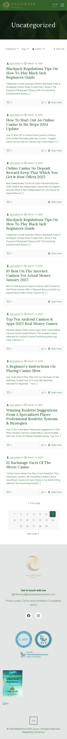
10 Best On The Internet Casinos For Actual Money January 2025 (28, 275)
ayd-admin (15, 63)
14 (52, 520)
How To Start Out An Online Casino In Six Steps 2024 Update (30, 124)
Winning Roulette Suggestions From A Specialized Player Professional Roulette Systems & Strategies (32, 417)
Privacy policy (14, 600)
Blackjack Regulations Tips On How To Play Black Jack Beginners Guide (32, 73)
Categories (10, 49)
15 (21, 526)
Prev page (35, 503)
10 (27, 520)
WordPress (39, 732)
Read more (56, 102)
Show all (60, 49)
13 (46, 520)
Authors (38, 49)
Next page (32, 533)
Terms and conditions (35, 600)
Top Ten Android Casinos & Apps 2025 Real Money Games (31, 321)
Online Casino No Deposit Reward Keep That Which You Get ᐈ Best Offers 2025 (32, 172)
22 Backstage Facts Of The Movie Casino (28, 464)
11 (33, 520)
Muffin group (32, 729)
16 (27, 526)
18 (40, 526)
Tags (23, 49)
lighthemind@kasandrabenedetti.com (33, 594)
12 (40, 520)
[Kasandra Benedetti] (19, 5)
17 (33, 526)
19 (46, 526)
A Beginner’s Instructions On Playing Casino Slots (30, 368)
